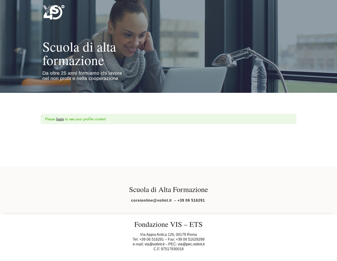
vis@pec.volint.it (191, 244)
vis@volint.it (154, 244)
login (60, 119)
